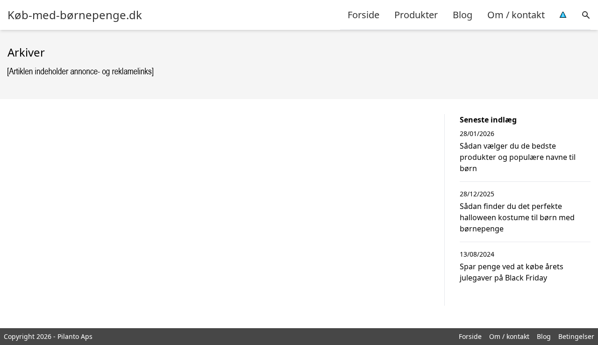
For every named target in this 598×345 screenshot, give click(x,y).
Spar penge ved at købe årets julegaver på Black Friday (511, 272)
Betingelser (576, 336)
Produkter (416, 14)
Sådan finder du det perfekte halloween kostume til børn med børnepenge (517, 217)
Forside (363, 14)
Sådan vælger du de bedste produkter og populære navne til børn (518, 157)
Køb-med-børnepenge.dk (74, 14)
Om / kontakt (516, 14)
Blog (462, 14)
